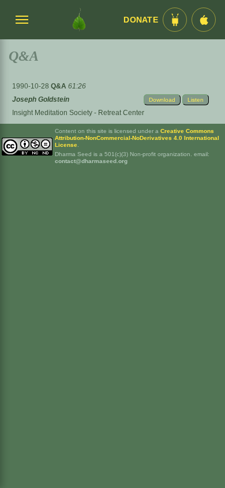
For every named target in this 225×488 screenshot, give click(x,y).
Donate (140, 20)
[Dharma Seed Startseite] (79, 19)
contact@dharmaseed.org (91, 161)
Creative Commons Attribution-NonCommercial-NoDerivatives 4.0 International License (137, 138)
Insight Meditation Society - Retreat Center (78, 113)
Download (162, 100)
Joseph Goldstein (40, 99)
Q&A (59, 86)
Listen (195, 100)
